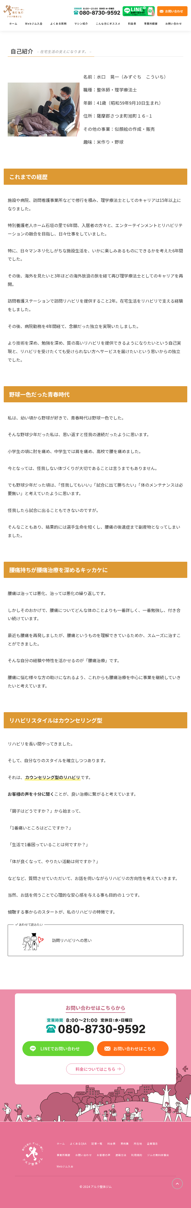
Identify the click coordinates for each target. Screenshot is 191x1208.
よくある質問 (58, 23)
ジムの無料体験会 (158, 1155)
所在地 (138, 1143)
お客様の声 (103, 1155)
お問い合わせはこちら (134, 1048)
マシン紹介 (81, 23)
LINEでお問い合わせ (60, 1048)
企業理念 (152, 1143)
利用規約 (136, 1155)
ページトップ (177, 1183)
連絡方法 (120, 1155)
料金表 (132, 23)
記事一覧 (97, 1143)
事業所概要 (151, 23)
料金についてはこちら (95, 1069)
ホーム (13, 23)
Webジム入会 (34, 23)
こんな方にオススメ (108, 23)
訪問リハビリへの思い (72, 940)
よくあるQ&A (78, 1143)
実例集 (125, 1143)
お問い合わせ (174, 11)
